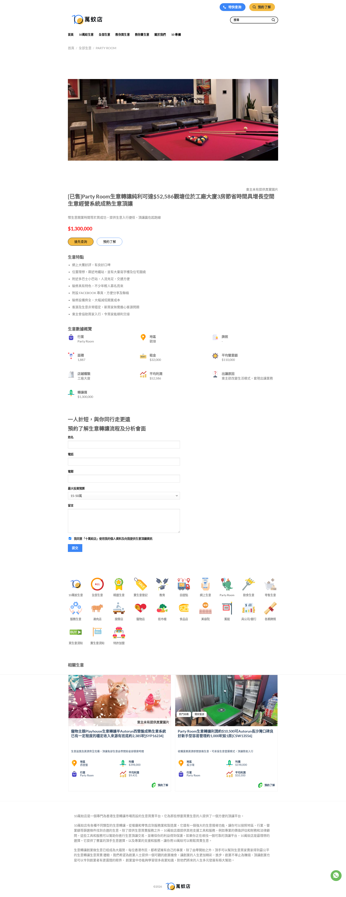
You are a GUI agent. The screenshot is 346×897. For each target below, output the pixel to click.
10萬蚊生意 (86, 34)
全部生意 (104, 34)
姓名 (70, 437)
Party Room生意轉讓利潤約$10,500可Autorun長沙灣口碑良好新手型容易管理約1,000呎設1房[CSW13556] (225, 733)
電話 (70, 454)
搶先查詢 (80, 241)
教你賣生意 (142, 34)
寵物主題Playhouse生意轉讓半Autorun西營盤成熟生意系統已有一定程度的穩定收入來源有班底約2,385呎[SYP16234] (118, 733)
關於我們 (160, 34)
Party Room (106, 48)
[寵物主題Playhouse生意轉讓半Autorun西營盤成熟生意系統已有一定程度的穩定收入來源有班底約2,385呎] (119, 700)
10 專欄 (176, 34)
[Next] (278, 734)
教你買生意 (122, 34)
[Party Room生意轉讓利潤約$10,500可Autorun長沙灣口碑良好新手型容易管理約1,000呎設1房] (226, 700)
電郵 (70, 471)
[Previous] (69, 734)
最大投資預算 (76, 488)
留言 (70, 505)
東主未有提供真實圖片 (153, 722)
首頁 (71, 34)
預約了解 (109, 241)
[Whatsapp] (336, 875)
